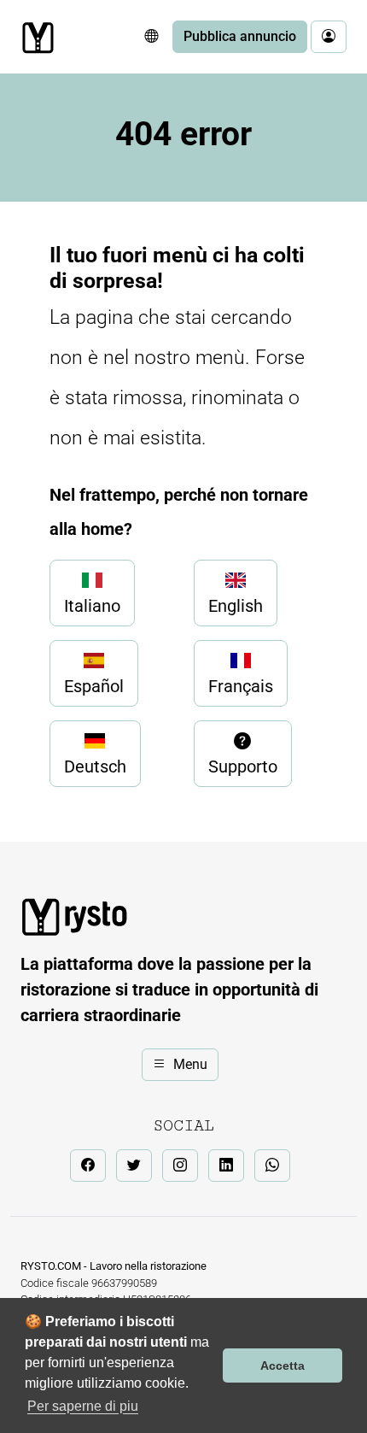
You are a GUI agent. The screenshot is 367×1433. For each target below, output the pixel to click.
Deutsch (95, 766)
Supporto (242, 766)
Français (240, 686)
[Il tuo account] (329, 37)
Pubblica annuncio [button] (240, 36)
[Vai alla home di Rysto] (37, 38)
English (235, 606)
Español (94, 686)
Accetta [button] (282, 1365)
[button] (151, 37)
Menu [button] (190, 1064)
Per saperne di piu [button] (82, 1406)
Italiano (92, 606)
